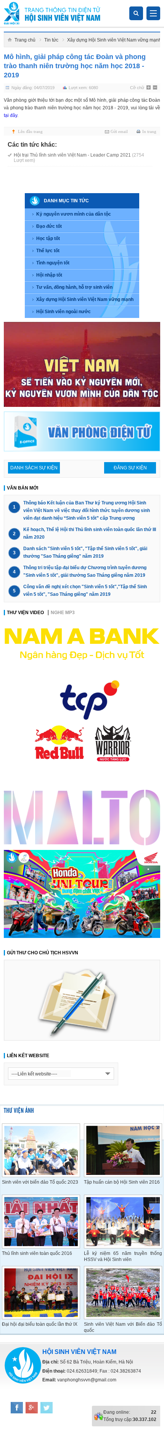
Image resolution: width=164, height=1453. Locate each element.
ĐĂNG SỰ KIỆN (130, 467)
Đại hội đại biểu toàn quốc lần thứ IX (39, 1324)
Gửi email (119, 131)
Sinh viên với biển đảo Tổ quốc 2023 (40, 1182)
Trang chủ (24, 40)
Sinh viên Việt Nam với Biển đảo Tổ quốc (123, 1327)
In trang (149, 131)
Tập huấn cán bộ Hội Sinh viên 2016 (122, 1182)
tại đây (10, 115)
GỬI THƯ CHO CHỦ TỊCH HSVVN (42, 952)
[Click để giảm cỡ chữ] (155, 88)
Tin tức (51, 40)
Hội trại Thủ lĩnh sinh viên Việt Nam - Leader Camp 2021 (79, 157)
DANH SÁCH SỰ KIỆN (34, 467)
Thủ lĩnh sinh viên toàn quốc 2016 (37, 1253)
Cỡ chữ (137, 87)
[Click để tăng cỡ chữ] (149, 88)
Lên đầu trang (30, 131)
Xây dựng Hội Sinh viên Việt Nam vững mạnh (114, 40)
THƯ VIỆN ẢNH (19, 1110)
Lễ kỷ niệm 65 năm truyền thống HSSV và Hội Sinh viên (123, 1256)
